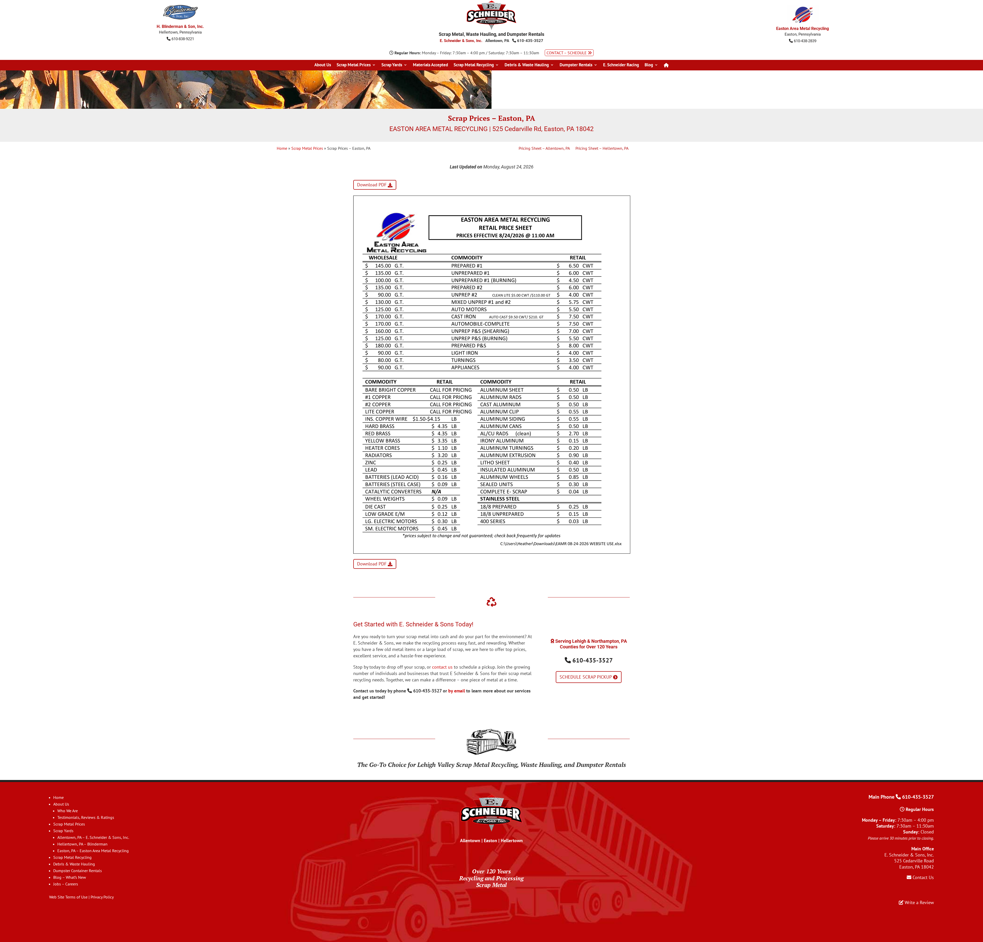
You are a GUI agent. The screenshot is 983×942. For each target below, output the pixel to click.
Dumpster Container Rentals (77, 870)
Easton (490, 840)
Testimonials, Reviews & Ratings (85, 817)
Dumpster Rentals (576, 65)
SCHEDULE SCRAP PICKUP (586, 677)
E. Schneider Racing (621, 65)
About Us (322, 65)
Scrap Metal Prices (354, 65)
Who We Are (67, 810)
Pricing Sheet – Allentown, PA (544, 148)
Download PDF (372, 185)
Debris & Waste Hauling (527, 65)
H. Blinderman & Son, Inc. (180, 26)
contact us (442, 667)
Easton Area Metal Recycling (802, 28)
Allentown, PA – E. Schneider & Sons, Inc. (93, 837)
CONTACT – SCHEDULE (567, 52)
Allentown (470, 840)
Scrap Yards (391, 65)
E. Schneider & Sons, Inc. (461, 40)
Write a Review (918, 902)
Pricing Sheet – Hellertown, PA (601, 148)
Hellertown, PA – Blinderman (82, 844)
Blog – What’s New (69, 877)
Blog (649, 65)
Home (282, 148)
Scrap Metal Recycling (474, 65)
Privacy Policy (102, 897)
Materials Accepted (430, 65)
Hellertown (512, 840)
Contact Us (922, 877)
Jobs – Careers (65, 883)
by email (456, 691)
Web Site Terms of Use (68, 897)
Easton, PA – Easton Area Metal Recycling (93, 850)
